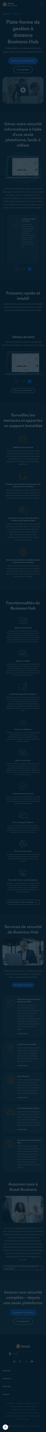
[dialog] (23, 716)
